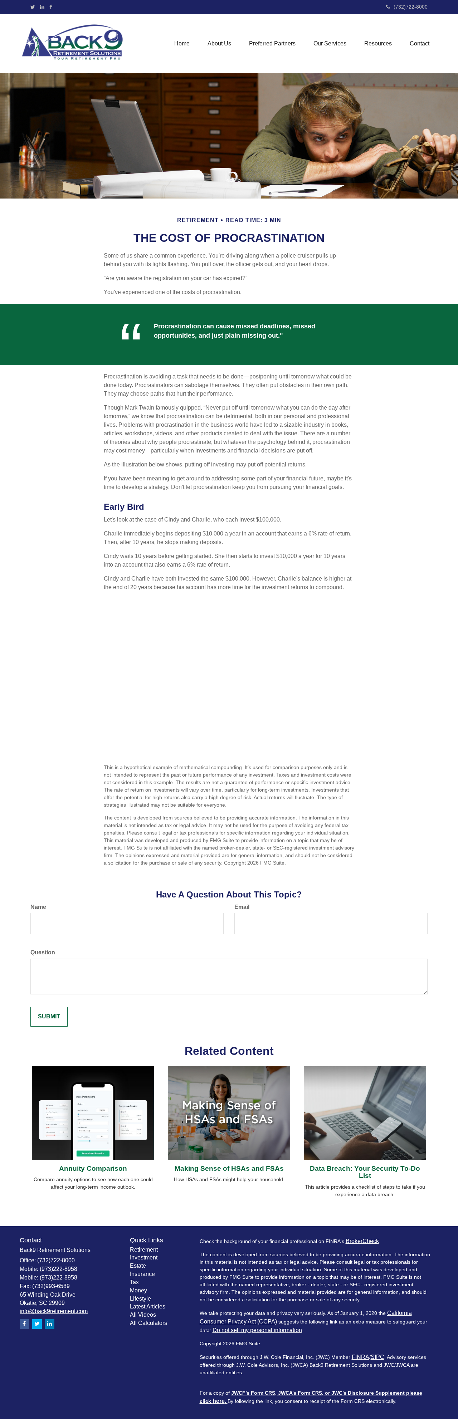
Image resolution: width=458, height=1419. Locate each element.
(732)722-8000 (411, 7)
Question (42, 952)
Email (241, 907)
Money (138, 1290)
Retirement (144, 1250)
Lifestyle (140, 1299)
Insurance (142, 1274)
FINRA (360, 1357)
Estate (138, 1266)
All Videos (143, 1315)
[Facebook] (50, 7)
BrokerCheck (362, 1241)
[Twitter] (32, 7)
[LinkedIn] (42, 7)
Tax (134, 1282)
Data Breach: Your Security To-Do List (365, 1172)
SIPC (377, 1357)
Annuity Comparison (93, 1168)
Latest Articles (147, 1306)
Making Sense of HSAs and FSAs (229, 1168)
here (219, 1401)
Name (38, 907)
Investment (143, 1257)
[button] (219, 44)
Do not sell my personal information (257, 1330)
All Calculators (148, 1323)
